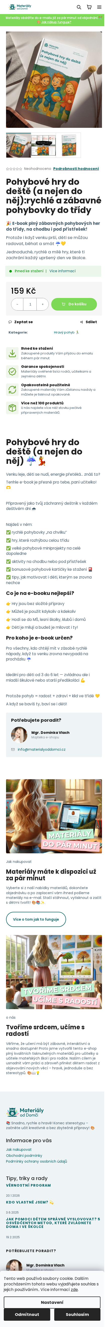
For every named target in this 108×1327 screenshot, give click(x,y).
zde (74, 1289)
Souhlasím (77, 1314)
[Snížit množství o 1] (17, 304)
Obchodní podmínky (24, 1155)
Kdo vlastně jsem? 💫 (30, 1202)
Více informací (62, 271)
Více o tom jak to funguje (36, 919)
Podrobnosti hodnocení (76, 168)
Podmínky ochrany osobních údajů (36, 1161)
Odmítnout (27, 1314)
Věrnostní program (28, 1185)
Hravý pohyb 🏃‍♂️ (66, 332)
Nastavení (52, 1302)
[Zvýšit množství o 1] (42, 304)
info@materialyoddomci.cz (42, 749)
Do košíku (77, 304)
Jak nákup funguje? (56, 22)
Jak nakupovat (19, 1149)
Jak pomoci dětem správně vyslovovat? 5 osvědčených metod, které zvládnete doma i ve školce (53, 1223)
